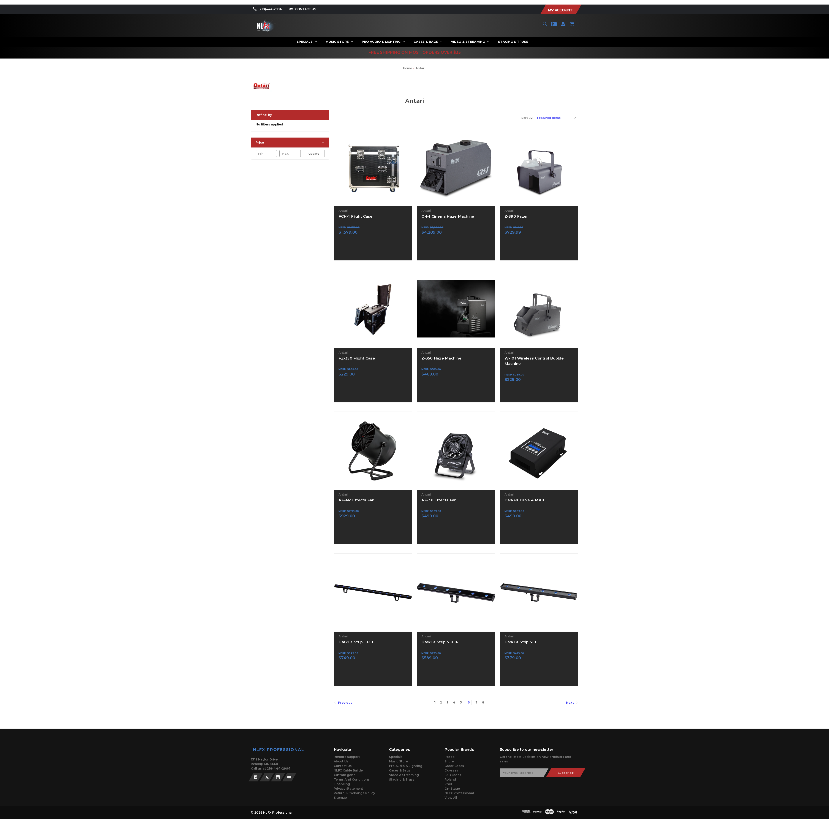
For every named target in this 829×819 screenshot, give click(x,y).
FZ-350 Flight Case (357, 358)
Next (570, 703)
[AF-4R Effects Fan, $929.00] (373, 451)
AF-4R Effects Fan (356, 500)
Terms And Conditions (352, 779)
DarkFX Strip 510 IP (440, 642)
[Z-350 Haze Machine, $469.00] (456, 309)
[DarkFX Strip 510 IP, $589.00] (456, 593)
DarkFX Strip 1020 (356, 642)
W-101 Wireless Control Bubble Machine (534, 361)
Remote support (347, 757)
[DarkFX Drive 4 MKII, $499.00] (539, 451)
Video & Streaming (404, 775)
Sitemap (340, 798)
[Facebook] (255, 777)
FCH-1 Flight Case (355, 216)
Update (314, 153)
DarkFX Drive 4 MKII (524, 500)
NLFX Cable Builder (349, 770)
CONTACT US (305, 9)
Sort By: (527, 117)
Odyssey (451, 770)
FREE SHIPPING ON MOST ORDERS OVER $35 (414, 52)
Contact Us (343, 766)
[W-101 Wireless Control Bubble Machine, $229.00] (539, 309)
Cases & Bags (399, 770)
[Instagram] (278, 777)
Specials (395, 757)
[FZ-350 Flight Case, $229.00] (373, 309)
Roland (450, 779)
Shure (449, 761)
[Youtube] (289, 777)
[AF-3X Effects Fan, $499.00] (456, 451)
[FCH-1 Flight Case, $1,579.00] (373, 167)
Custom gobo (345, 775)
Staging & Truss (401, 779)
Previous (344, 703)
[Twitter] (266, 777)
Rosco (450, 757)
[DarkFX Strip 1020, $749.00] (373, 593)
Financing (342, 784)
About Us (341, 761)
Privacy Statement (348, 788)
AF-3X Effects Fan (439, 500)
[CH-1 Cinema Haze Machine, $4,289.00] (456, 167)
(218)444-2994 (270, 9)
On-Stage (452, 788)
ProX (448, 784)
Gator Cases (454, 766)
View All (451, 798)
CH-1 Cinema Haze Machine (447, 216)
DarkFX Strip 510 (520, 642)
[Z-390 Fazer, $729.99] (539, 167)
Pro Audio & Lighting (405, 766)
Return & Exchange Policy (354, 793)
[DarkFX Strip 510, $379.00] (539, 593)
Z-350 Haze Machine (441, 358)
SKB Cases (453, 775)
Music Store (398, 761)
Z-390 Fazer (516, 216)
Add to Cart (373, 202)
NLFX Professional (459, 793)
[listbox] (556, 117)
